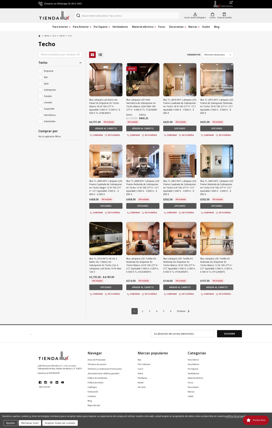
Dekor (140, 373)
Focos (161, 26)
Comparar (98, 135)
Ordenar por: (194, 54)
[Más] (70, 27)
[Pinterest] (51, 382)
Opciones (179, 128)
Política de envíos (95, 382)
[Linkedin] (56, 382)
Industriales (50, 121)
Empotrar (49, 70)
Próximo (181, 311)
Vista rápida (114, 135)
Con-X (140, 369)
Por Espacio (101, 26)
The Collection (144, 364)
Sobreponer (50, 89)
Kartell (140, 382)
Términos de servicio (97, 364)
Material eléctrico (142, 26)
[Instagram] (45, 382)
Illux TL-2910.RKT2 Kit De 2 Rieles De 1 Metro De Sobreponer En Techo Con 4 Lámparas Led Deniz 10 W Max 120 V (105, 265)
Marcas (192, 26)
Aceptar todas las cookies (60, 423)
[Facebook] (40, 382)
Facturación (93, 391)
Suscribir (229, 333)
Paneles (48, 96)
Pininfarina (142, 378)
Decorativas (176, 26)
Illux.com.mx (44, 386)
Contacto (92, 396)
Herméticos (50, 114)
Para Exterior (81, 26)
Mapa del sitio (94, 405)
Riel (46, 77)
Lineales (48, 102)
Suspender (49, 108)
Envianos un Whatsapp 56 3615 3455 (63, 3)
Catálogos (92, 387)
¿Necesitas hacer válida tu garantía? (103, 373)
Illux (139, 359)
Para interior (60, 26)
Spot (46, 83)
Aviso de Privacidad (96, 359)
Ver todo (142, 387)
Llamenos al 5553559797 (49, 373)
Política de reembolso (97, 378)
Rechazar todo (30, 423)
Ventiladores (120, 26)
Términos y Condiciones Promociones (105, 369)
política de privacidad (237, 416)
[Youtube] (62, 382)
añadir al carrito (106, 128)
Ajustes (10, 423)
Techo (42, 63)
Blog (216, 26)
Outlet (206, 26)
